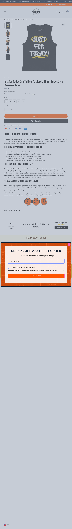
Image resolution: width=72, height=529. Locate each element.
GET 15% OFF (36, 276)
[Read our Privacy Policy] (63, 270)
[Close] (69, 244)
